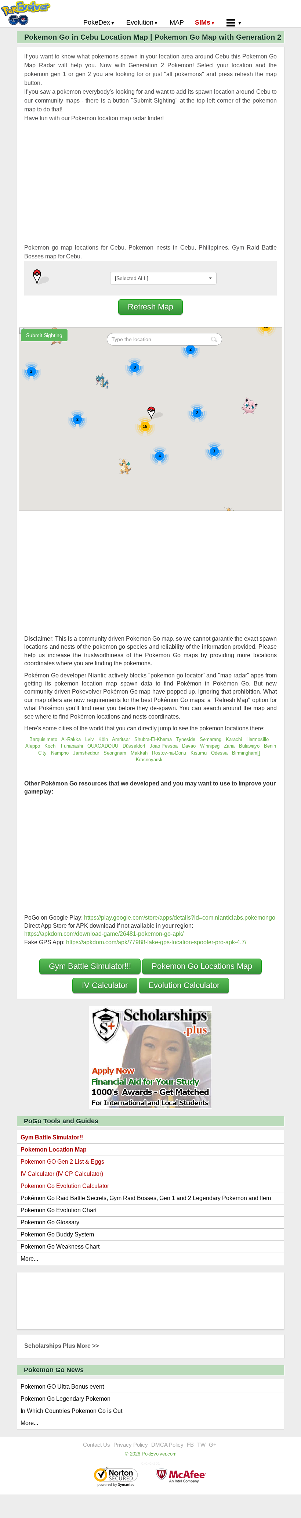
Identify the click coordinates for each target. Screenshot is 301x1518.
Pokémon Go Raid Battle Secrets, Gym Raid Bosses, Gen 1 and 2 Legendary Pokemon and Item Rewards (146, 1199)
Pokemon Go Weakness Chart (60, 1246)
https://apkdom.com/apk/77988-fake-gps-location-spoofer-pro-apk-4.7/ (156, 942)
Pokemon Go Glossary (50, 1222)
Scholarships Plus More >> (61, 1346)
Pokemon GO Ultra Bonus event (62, 1386)
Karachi (234, 739)
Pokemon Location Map (54, 1149)
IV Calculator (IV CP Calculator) (62, 1174)
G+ (213, 1445)
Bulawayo (249, 746)
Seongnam (115, 753)
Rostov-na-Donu (169, 753)
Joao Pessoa (164, 746)
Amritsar (121, 739)
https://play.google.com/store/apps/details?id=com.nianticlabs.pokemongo (179, 917)
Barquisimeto (43, 739)
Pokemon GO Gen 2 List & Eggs (62, 1162)
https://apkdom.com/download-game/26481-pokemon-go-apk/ (104, 934)
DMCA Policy (167, 1445)
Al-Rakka (71, 739)
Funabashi (72, 746)
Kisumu (199, 753)
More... (29, 1259)
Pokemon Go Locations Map (202, 966)
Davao (189, 746)
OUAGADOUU (102, 746)
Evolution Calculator (184, 985)
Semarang (210, 739)
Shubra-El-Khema (153, 739)
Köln (103, 739)
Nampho (60, 753)
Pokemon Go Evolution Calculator (65, 1186)
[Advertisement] (150, 191)
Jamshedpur (86, 753)
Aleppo (32, 746)
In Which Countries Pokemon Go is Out (71, 1411)
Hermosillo (257, 739)
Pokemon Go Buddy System (57, 1234)
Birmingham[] (247, 753)
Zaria (229, 746)
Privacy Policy (130, 1445)
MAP (177, 22)
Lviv (89, 739)
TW (201, 1445)
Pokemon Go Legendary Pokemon (65, 1399)
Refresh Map (150, 306)
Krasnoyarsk (149, 759)
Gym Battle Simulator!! (52, 1137)
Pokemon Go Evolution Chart (59, 1210)
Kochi (50, 746)
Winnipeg (210, 746)
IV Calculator (105, 985)
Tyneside (185, 739)
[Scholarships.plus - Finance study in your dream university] (150, 1057)
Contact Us (96, 1445)
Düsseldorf (134, 746)
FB (190, 1445)
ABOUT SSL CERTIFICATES (116, 1477)
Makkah (139, 753)
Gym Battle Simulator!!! (90, 966)
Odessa (219, 753)
